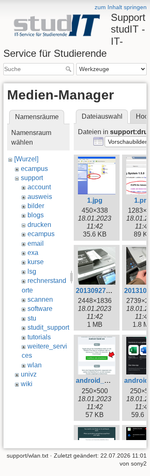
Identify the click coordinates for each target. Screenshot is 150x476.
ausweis (40, 196)
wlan (35, 365)
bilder (36, 205)
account (39, 187)
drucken (39, 224)
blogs (36, 215)
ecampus (34, 168)
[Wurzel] (26, 159)
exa (33, 252)
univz (29, 374)
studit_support (48, 327)
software (40, 308)
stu (32, 318)
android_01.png (101, 380)
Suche (69, 69)
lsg (32, 271)
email (36, 243)
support (32, 177)
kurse (36, 261)
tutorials (39, 337)
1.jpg (94, 200)
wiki (26, 383)
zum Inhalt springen (121, 7)
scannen (40, 299)
